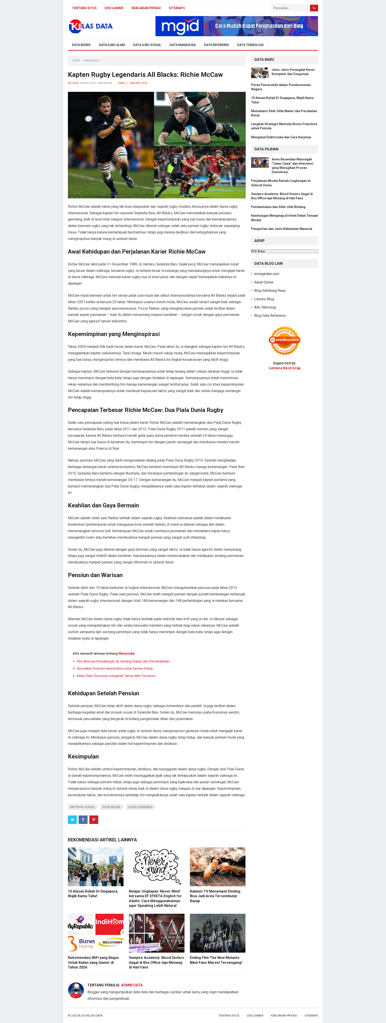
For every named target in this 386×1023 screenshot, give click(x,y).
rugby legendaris (140, 807)
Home (76, 60)
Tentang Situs (84, 8)
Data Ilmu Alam (112, 45)
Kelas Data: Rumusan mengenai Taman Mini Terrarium (116, 676)
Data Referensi (216, 45)
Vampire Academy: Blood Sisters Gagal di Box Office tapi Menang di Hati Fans (156, 962)
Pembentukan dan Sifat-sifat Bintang (278, 207)
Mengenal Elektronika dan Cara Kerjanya (281, 137)
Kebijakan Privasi (146, 8)
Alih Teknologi (265, 307)
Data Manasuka (183, 45)
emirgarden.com (266, 274)
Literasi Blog (264, 299)
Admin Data (88, 83)
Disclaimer (114, 8)
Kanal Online (263, 282)
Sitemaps (177, 8)
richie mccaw (111, 807)
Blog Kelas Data (90, 1015)
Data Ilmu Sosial (147, 45)
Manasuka (91, 60)
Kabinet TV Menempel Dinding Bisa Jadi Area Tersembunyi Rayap (215, 896)
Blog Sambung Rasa (269, 290)
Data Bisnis (81, 45)
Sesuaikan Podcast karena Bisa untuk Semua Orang (115, 668)
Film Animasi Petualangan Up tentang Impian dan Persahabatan (123, 661)
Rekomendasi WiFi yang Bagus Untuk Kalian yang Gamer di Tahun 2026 (93, 962)
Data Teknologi (250, 45)
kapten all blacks (82, 807)
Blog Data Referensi (270, 315)
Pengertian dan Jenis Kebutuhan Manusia (281, 229)
